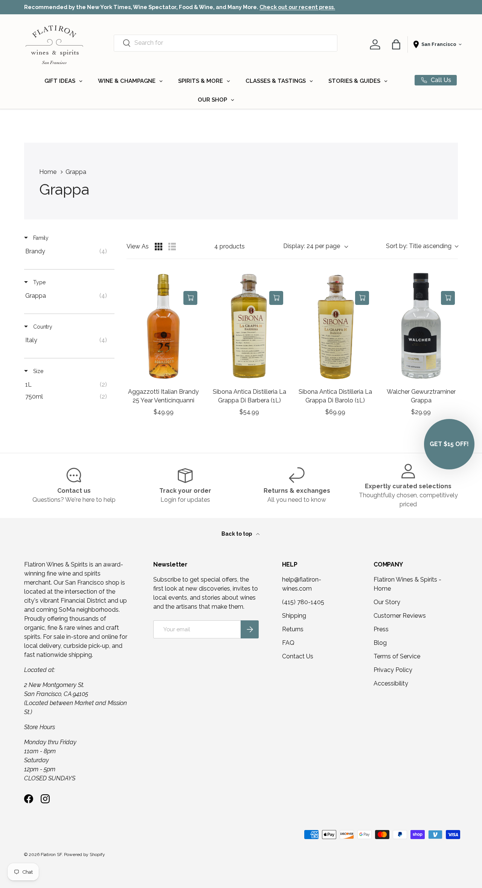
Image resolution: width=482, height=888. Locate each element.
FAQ (288, 642)
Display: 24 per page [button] (311, 246)
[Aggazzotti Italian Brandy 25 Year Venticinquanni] (163, 326)
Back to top (237, 534)
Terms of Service (397, 656)
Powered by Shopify (84, 854)
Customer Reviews (400, 615)
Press (381, 629)
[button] (396, 44)
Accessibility (391, 683)
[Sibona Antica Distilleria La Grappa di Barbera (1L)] (249, 326)
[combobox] (225, 43)
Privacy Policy (393, 669)
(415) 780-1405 (303, 602)
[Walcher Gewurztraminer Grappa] (421, 326)
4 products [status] (229, 246)
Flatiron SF (51, 854)
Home (47, 171)
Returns (293, 629)
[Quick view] (190, 281)
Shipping (294, 615)
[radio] (158, 246)
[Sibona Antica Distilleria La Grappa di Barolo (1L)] (335, 326)
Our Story (387, 602)
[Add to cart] (190, 298)
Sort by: (418, 246)
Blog (380, 642)
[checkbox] (68, 251)
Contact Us (297, 656)
